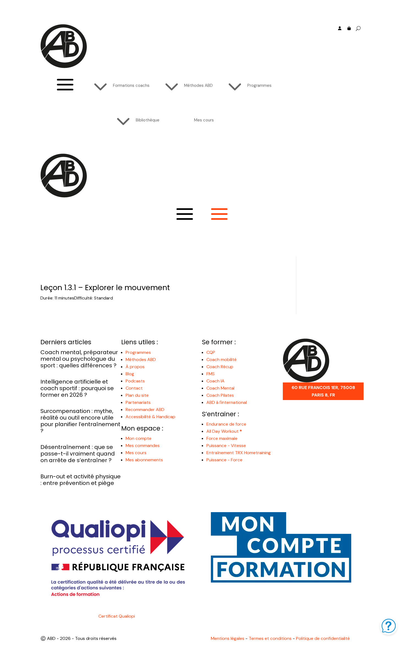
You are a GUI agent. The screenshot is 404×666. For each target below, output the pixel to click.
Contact (134, 388)
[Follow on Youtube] (298, 36)
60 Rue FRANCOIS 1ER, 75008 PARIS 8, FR (323, 391)
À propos (135, 367)
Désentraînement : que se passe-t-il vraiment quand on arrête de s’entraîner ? (77, 453)
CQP (210, 352)
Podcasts (135, 381)
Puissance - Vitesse (226, 445)
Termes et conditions (270, 638)
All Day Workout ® (224, 431)
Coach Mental (220, 388)
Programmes (138, 352)
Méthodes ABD (141, 359)
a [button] (65, 85)
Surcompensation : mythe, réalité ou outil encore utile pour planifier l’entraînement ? (80, 421)
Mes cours (136, 453)
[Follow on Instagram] (309, 36)
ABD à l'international (227, 402)
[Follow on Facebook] (287, 36)
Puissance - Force (224, 460)
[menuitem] (118, 85)
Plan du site (137, 395)
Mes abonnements (144, 460)
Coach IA (215, 381)
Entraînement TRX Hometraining (238, 453)
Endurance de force (226, 424)
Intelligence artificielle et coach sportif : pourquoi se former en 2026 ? (77, 388)
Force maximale (221, 438)
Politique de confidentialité (323, 638)
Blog (130, 374)
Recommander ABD (145, 409)
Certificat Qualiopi (116, 616)
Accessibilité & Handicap (151, 417)
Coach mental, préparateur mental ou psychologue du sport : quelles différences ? (79, 358)
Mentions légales (227, 638)
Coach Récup (219, 367)
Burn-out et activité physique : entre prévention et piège (80, 480)
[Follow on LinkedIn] (320, 36)
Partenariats (138, 402)
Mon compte (138, 438)
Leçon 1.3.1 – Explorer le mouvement (105, 287)
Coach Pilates (220, 395)
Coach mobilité (221, 359)
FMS (210, 374)
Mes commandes (143, 445)
